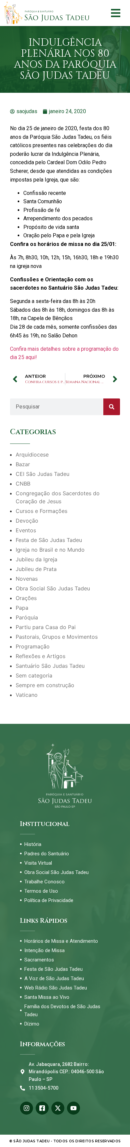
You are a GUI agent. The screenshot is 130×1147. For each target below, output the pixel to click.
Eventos (26, 530)
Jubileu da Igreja (36, 559)
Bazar (23, 464)
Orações (26, 598)
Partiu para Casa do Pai (46, 627)
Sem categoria (34, 675)
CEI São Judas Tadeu (42, 474)
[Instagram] (26, 1108)
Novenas (27, 578)
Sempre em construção (45, 685)
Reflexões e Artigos (40, 656)
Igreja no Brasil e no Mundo (50, 549)
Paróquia (27, 617)
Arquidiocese (32, 454)
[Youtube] (73, 1108)
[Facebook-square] (42, 1108)
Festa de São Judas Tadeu (49, 540)
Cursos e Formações (41, 511)
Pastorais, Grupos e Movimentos (57, 636)
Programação (33, 646)
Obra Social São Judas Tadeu (53, 588)
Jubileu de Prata (36, 569)
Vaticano (27, 694)
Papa (22, 607)
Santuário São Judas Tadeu (50, 665)
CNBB (23, 483)
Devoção (27, 520)
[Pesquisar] (111, 406)
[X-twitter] (57, 1108)
